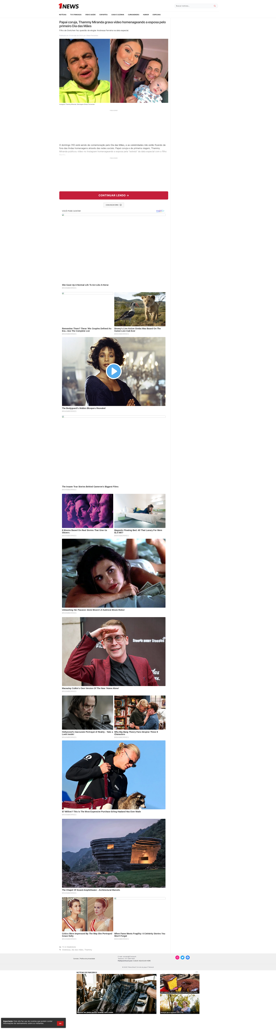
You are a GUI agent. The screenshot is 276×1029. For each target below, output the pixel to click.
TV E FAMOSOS (75, 15)
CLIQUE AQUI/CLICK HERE (142, 961)
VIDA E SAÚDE (90, 15)
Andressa (66, 950)
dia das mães (77, 950)
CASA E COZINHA (117, 15)
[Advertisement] (113, 126)
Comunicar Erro (112, 205)
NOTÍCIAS (62, 15)
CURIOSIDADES (133, 15)
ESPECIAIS (157, 15)
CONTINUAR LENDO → (114, 195)
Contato (76, 958)
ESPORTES (103, 15)
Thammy (88, 950)
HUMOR (146, 15)
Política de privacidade (87, 958)
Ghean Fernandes (92, 35)
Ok (60, 1023)
